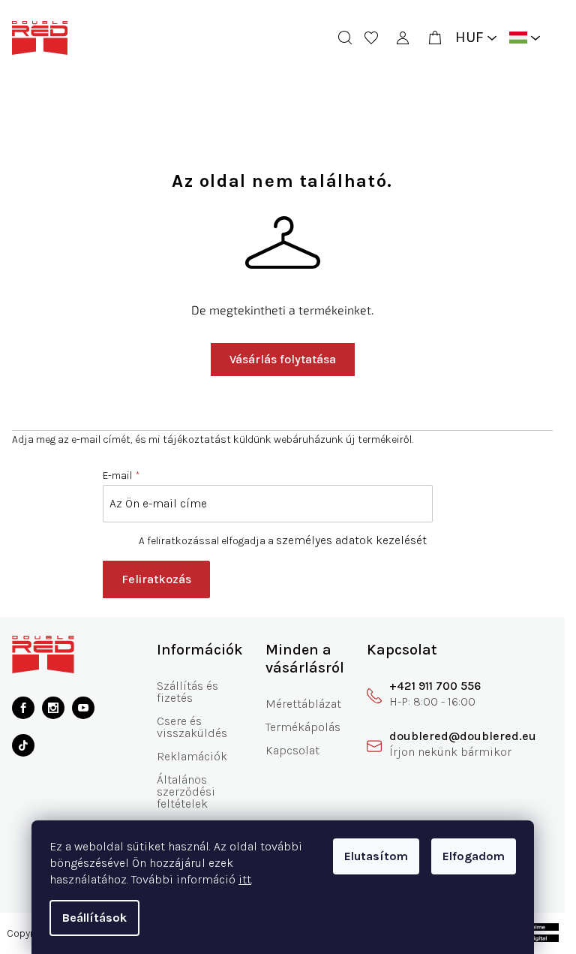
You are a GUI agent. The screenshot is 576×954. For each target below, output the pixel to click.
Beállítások (94, 917)
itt (244, 879)
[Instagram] (53, 708)
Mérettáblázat (303, 704)
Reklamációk (192, 756)
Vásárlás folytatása (283, 359)
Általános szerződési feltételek (186, 791)
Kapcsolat (293, 750)
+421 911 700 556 (435, 686)
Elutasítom (376, 856)
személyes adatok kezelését (351, 540)
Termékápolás (303, 727)
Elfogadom (473, 856)
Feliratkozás (156, 579)
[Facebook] (23, 708)
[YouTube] (83, 708)
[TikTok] (23, 745)
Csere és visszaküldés (192, 727)
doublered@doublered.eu (462, 736)
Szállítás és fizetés (187, 692)
